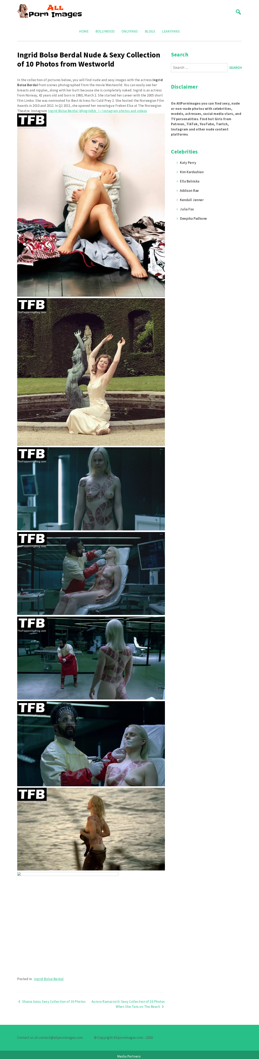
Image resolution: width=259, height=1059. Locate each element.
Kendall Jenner (192, 200)
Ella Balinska (190, 181)
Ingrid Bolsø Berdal (49, 979)
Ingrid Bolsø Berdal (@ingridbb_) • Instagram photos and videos (97, 111)
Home (84, 31)
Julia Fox (187, 209)
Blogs (150, 31)
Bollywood (105, 31)
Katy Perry (188, 162)
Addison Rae (189, 190)
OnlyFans (130, 31)
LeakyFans (171, 31)
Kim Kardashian (192, 172)
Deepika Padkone (193, 218)
